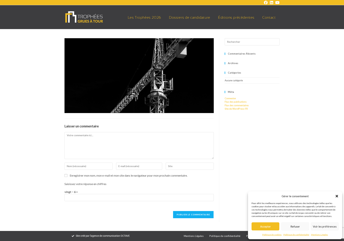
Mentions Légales (319, 234)
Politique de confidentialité (296, 234)
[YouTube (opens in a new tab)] (277, 2)
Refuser (295, 226)
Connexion (230, 98)
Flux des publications (236, 101)
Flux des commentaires (237, 105)
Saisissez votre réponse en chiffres (85, 184)
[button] (337, 196)
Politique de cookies (272, 234)
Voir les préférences (325, 226)
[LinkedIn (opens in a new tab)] (271, 2)
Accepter (265, 226)
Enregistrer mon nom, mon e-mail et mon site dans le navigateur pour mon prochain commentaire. (128, 175)
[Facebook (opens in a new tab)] (266, 2)
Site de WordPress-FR (236, 108)
